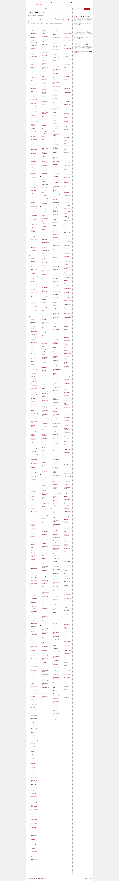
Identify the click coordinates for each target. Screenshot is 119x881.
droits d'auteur (33, 136)
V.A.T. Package (33, 244)
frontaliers (32, 156)
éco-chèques (33, 404)
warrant (32, 253)
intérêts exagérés (33, 161)
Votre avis (77, 2)
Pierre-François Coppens (45, 6)
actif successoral (33, 42)
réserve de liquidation (34, 211)
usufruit (43, 104)
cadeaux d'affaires (33, 88)
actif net (32, 40)
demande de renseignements (33, 125)
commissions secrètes (34, 381)
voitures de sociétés (34, 484)
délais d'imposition (34, 121)
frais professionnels (34, 149)
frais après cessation (34, 145)
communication (33, 108)
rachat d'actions (33, 206)
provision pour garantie (33, 203)
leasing (32, 167)
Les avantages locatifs (36, 12)
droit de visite (33, 539)
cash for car (32, 94)
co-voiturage (33, 106)
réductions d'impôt (33, 454)
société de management (33, 231)
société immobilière (34, 313)
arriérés (32, 631)
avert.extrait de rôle (34, 71)
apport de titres (33, 48)
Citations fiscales (33, 103)
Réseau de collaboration (48, 2)
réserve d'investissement (33, 588)
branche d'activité (33, 83)
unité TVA (32, 242)
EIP (31, 712)
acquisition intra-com (34, 33)
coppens (41, 15)
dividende (32, 533)
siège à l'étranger (33, 224)
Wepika (90, 878)
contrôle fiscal (33, 115)
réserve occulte (33, 456)
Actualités (71, 2)
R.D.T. (32, 572)
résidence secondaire (34, 215)
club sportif (32, 289)
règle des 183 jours (34, 583)
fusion (43, 76)
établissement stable (34, 298)
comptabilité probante (34, 111)
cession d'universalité (34, 99)
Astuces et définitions (63, 2)
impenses (32, 737)
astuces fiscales (33, 61)
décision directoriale (34, 118)
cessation (32, 96)
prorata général (33, 199)
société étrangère (33, 469)
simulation (32, 227)
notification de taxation (33, 174)
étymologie (32, 722)
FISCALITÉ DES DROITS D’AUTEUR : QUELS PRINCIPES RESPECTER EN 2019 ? (83, 44)
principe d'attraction (34, 193)
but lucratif (32, 85)
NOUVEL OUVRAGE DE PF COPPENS (81, 29)
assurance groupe (33, 56)
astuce (32, 59)
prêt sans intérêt (33, 190)
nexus (31, 760)
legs (31, 754)
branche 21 (32, 80)
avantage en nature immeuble (33, 68)
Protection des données (38, 878)
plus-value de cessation (33, 187)
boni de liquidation (34, 77)
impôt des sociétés (33, 413)
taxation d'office (33, 239)
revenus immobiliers (50, 23)
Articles (55, 2)
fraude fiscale (33, 153)
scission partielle (33, 219)
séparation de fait (33, 602)
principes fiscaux (33, 445)
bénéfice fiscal (33, 74)
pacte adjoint (33, 177)
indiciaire (32, 158)
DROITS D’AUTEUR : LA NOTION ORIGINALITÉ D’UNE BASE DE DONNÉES (82, 16)
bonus (32, 278)
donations (32, 133)
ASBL (32, 53)
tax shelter (32, 236)
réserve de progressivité (33, 595)
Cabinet (29, 2)
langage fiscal (33, 164)
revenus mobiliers (33, 310)
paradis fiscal (33, 180)
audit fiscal (32, 64)
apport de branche (33, 45)
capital (32, 91)
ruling (43, 156)
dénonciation (33, 128)
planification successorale (33, 183)
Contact (81, 2)
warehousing (33, 250)
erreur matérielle (33, 139)
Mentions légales (30, 878)
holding (32, 547)
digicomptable (33, 131)
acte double (32, 37)
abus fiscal (32, 30)
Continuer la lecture (78, 24)
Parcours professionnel (37, 2)
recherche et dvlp (33, 451)
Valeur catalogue (33, 247)
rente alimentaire (33, 802)
